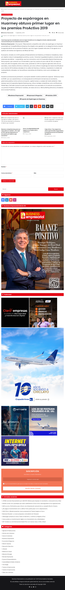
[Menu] (2, 4)
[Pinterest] (35, 106)
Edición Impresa (6, 543)
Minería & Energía (7, 554)
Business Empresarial (8, 32)
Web (35, 173)
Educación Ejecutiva (7, 546)
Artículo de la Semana (8, 533)
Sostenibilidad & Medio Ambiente (11, 562)
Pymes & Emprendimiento (9, 559)
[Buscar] (63, 4)
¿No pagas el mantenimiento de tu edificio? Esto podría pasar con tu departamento (24, 508)
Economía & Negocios (13, 9)
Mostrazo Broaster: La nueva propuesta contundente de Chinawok (20, 514)
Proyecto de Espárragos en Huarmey (32, 99)
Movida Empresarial (7, 556)
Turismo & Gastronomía (8, 567)
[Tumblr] (31, 106)
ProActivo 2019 (51, 95)
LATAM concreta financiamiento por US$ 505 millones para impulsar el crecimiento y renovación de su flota (31, 501)
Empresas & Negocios (35, 95)
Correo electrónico (6, 173)
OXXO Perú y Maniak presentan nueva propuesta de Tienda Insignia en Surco (23, 511)
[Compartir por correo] (47, 106)
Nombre (3, 166)
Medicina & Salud (7, 551)
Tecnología (5, 564)
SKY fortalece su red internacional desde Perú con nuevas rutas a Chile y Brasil (24, 521)
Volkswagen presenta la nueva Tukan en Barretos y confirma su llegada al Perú (23, 516)
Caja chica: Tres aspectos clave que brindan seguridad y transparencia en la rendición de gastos (54, 131)
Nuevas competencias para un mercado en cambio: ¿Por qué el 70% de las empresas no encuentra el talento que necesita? (10, 132)
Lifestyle (4, 549)
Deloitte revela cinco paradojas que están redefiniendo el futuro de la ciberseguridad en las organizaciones (31, 503)
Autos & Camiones (7, 536)
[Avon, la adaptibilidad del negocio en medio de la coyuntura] (32, 122)
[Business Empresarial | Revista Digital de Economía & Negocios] (13, 3)
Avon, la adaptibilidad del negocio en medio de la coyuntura (31, 130)
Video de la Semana (7, 572)
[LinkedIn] (27, 106)
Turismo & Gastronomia (8, 569)
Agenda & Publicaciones (8, 530)
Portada (4, 9)
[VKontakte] (43, 106)
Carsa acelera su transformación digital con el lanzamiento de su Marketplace (23, 519)
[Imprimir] (51, 106)
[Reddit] (39, 106)
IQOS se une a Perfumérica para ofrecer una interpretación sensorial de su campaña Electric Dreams (29, 506)
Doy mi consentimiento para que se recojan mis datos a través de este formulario (26, 483)
